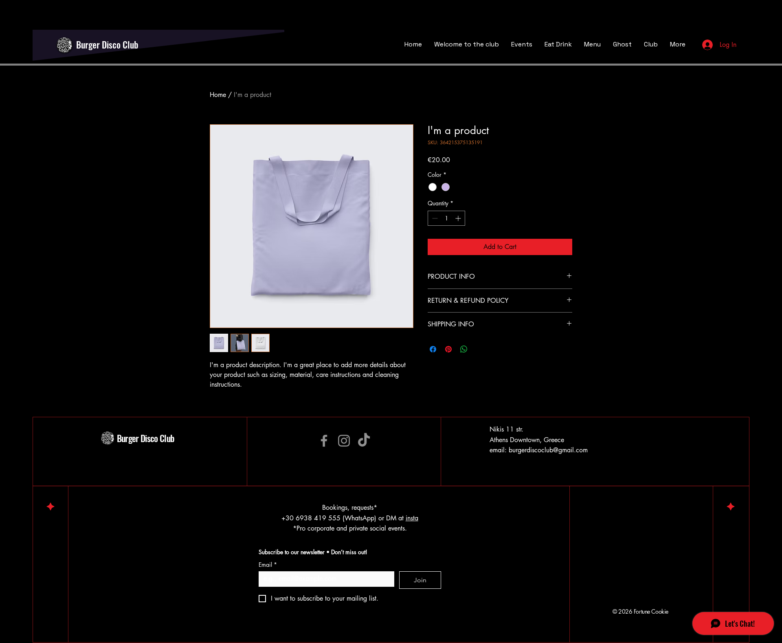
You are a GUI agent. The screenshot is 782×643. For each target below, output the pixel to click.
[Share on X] (479, 349)
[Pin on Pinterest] (448, 349)
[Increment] (459, 218)
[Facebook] (324, 441)
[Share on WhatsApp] (464, 349)
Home (218, 94)
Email (268, 564)
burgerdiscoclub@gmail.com (548, 450)
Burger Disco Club (107, 44)
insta (412, 518)
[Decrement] (434, 218)
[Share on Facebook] (433, 349)
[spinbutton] (446, 218)
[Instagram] (344, 441)
